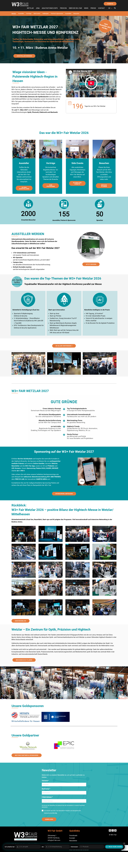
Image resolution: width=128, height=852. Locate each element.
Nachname (45, 789)
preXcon (63, 8)
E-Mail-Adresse (47, 797)
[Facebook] (110, 830)
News (86, 8)
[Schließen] (124, 843)
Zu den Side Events (77, 183)
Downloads (73, 835)
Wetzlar (30, 8)
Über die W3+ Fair (75, 8)
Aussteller (21, 13)
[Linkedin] (115, 830)
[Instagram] (113, 830)
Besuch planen (104, 185)
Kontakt (101, 8)
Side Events (37, 13)
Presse (93, 8)
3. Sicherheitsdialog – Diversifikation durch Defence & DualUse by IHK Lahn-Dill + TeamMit (28, 320)
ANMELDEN (49, 819)
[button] (88, 487)
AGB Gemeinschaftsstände (79, 850)
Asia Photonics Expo (50, 8)
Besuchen (76, 13)
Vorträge (28, 13)
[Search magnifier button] (114, 8)
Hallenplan (45, 13)
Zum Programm (51, 185)
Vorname (45, 780)
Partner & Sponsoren (57, 13)
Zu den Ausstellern (24, 188)
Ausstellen (68, 13)
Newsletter (73, 841)
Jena (38, 8)
